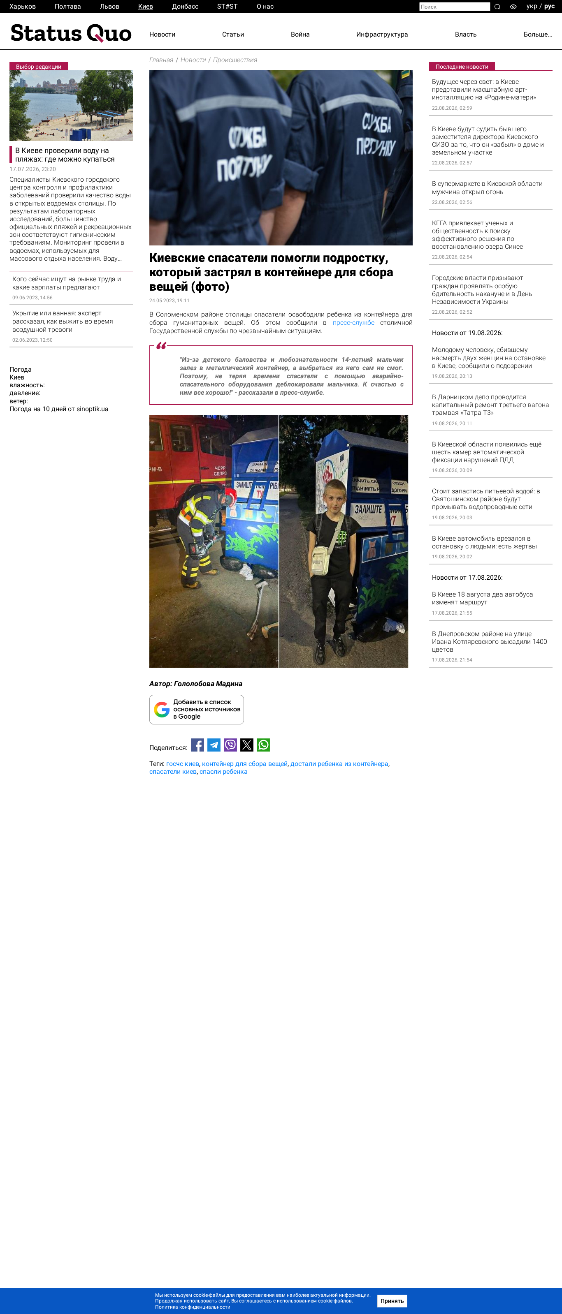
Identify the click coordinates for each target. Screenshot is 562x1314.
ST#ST (227, 6)
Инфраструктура (382, 34)
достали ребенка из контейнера (339, 764)
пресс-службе (353, 322)
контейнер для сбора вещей (245, 764)
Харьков (22, 6)
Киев (145, 6)
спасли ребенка (224, 771)
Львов (109, 6)
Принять (392, 1301)
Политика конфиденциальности (192, 1307)
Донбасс (185, 6)
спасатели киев (173, 771)
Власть (466, 34)
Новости (162, 34)
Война (300, 34)
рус (549, 6)
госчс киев (182, 764)
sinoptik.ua (93, 409)
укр (532, 6)
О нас (265, 6)
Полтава (68, 6)
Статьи (233, 34)
